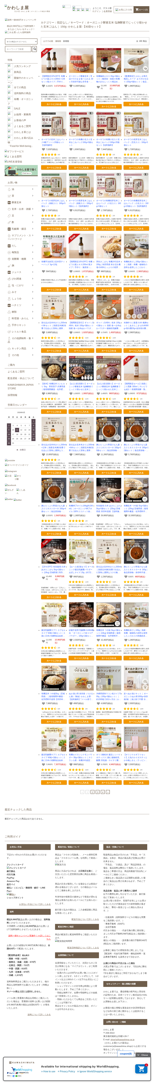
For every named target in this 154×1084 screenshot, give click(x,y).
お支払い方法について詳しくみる (35, 904)
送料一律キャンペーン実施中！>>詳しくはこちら (29, 937)
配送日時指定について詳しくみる (83, 947)
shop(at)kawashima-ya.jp (122, 1039)
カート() (143, 9)
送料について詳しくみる (39, 1014)
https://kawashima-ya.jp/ (134, 1053)
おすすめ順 (48, 41)
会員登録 (107, 11)
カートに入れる (54, 104)
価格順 (58, 41)
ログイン (96, 11)
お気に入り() (125, 9)
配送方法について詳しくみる (85, 919)
